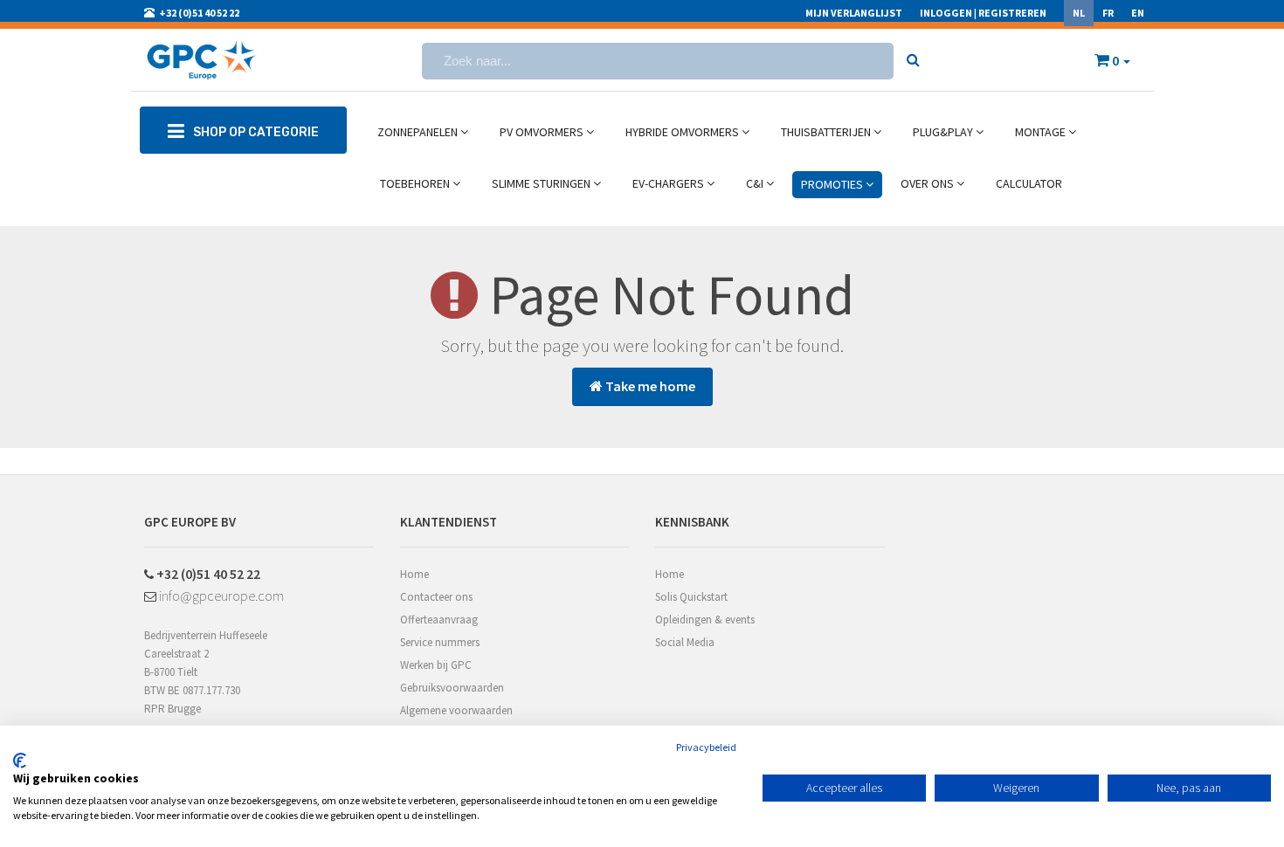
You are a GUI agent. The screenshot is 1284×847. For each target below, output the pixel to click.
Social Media (684, 642)
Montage (1041, 132)
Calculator (1029, 183)
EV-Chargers (669, 183)
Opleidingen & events (705, 619)
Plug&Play (944, 132)
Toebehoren (416, 183)
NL (1079, 12)
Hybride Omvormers (683, 132)
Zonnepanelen (418, 132)
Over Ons (928, 183)
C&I (756, 183)
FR (1108, 12)
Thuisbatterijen (827, 132)
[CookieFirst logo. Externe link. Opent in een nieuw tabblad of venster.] (19, 760)
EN (1137, 12)
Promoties (833, 184)
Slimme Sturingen (542, 183)
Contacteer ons (436, 596)
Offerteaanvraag (439, 619)
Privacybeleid (706, 747)
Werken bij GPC (436, 665)
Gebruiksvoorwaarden (452, 687)
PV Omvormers (543, 132)
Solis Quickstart (691, 596)
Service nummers (440, 642)
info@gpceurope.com (220, 595)
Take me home (649, 386)
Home (414, 574)
